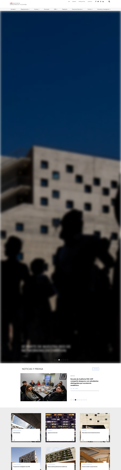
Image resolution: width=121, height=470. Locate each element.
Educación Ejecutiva (77, 9)
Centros (89, 9)
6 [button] (64, 360)
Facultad (13, 9)
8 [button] (85, 400)
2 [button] (56, 360)
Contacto (90, 1)
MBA (55, 9)
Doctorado (46, 9)
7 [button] (67, 360)
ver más (21, 356)
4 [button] (60, 360)
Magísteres (64, 9)
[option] (60, 187)
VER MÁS (96, 369)
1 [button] (54, 360)
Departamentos (24, 9)
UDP (69, 1)
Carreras (36, 9)
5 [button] (62, 360)
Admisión (74, 1)
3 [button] (58, 360)
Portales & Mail (82, 1)
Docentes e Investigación (103, 9)
